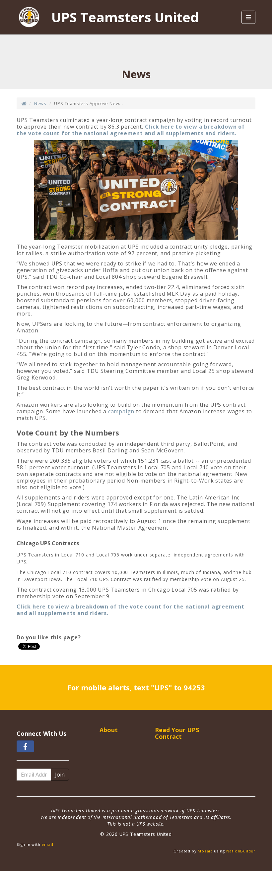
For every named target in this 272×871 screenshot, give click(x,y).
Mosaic (205, 850)
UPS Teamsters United (125, 17)
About (109, 730)
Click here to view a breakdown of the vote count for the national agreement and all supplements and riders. (131, 130)
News (40, 103)
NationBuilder (240, 850)
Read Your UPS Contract (177, 733)
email (47, 844)
